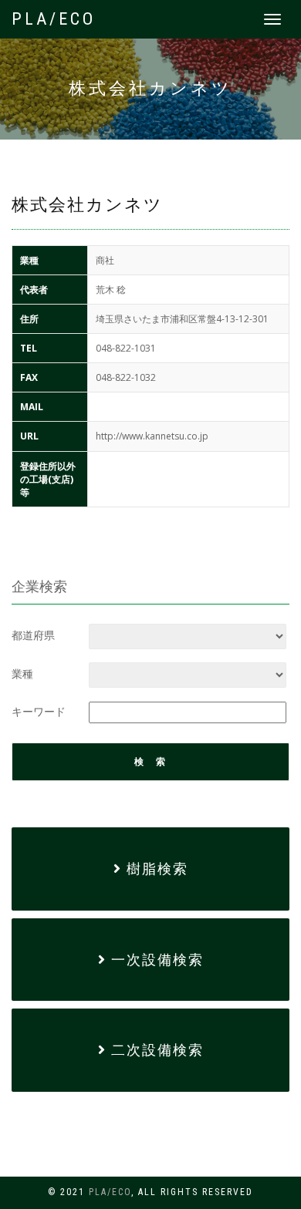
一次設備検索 (155, 959)
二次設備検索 (155, 1050)
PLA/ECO (54, 19)
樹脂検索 (155, 868)
